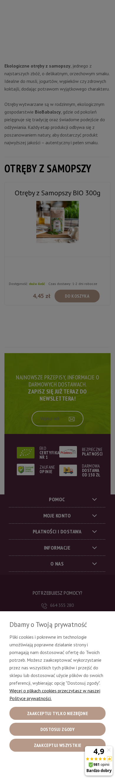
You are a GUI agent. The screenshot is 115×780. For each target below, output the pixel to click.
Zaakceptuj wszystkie (57, 745)
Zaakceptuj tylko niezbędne (57, 713)
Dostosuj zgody (57, 729)
